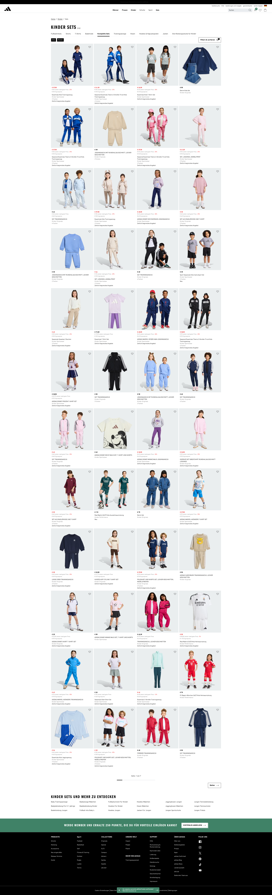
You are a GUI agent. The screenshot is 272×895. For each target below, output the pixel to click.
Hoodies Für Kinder (115, 806)
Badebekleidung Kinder (88, 806)
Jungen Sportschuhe (173, 810)
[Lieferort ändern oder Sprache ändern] (265, 6)
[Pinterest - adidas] (209, 859)
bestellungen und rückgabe (233, 6)
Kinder (133, 10)
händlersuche (216, 6)
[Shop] (7, 9)
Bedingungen (172, 890)
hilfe (222, 6)
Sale (157, 10)
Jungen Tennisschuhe (202, 806)
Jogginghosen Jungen (173, 802)
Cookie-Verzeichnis (134, 890)
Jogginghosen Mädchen (174, 806)
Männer (116, 10)
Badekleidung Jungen (59, 810)
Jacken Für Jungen (144, 810)
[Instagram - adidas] (209, 848)
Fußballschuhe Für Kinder (118, 802)
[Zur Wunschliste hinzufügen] (89, 47)
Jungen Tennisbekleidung (203, 802)
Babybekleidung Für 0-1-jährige (63, 806)
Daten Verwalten (115, 890)
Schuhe (142, 10)
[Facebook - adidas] (209, 842)
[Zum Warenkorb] (265, 10)
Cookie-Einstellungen (102, 890)
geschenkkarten (247, 6)
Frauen (125, 10)
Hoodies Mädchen (143, 802)
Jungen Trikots (199, 810)
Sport (150, 10)
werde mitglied (258, 6)
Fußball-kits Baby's (87, 810)
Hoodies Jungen (114, 810)
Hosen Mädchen (143, 806)
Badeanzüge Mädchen (88, 802)
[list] (136, 34)
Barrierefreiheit (162, 890)
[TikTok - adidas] (209, 865)
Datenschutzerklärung (148, 890)
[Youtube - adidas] (209, 871)
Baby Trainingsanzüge (59, 802)
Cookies (124, 890)
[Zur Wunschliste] (260, 10)
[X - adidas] (209, 853)
